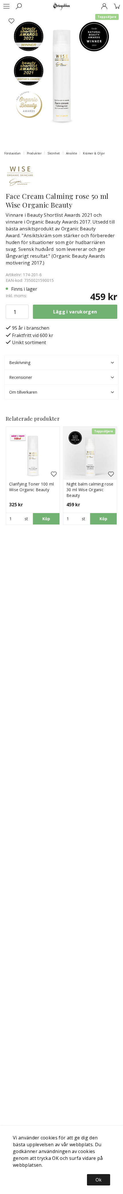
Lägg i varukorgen (75, 312)
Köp (46, 518)
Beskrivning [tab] (19, 362)
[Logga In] (104, 6)
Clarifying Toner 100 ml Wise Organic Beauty (31, 486)
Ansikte (71, 153)
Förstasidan (12, 153)
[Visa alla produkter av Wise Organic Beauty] (20, 175)
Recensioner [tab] (20, 377)
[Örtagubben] (61, 6)
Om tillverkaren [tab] (23, 392)
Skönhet (53, 153)
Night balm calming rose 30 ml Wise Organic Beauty (89, 489)
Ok (99, 1180)
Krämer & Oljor (94, 153)
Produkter (34, 153)
